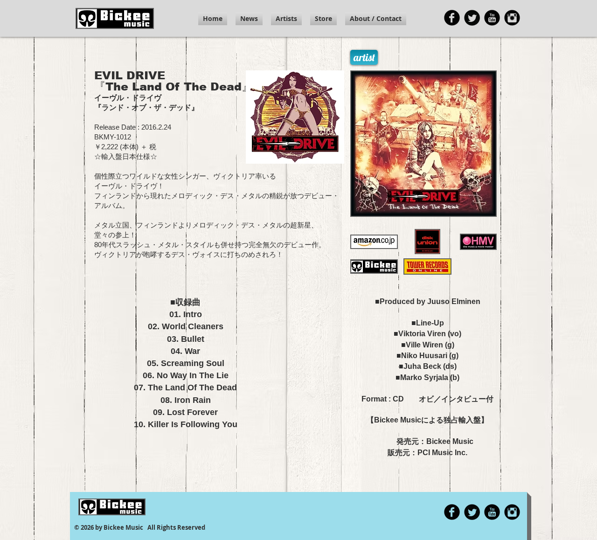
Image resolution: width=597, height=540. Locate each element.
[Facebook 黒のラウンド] (452, 18)
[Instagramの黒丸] (512, 18)
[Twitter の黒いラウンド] (472, 18)
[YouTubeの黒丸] (492, 18)
